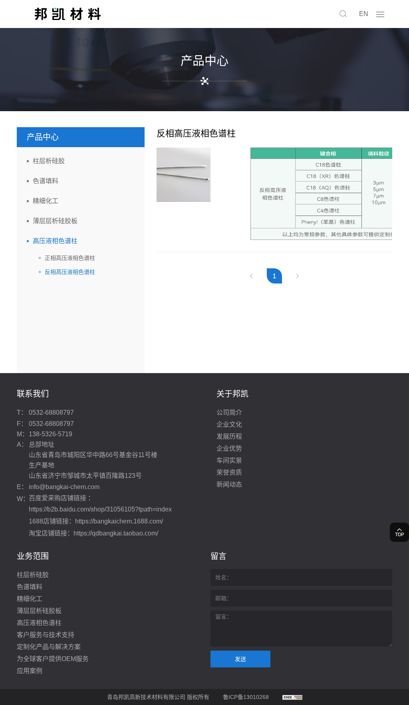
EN (363, 13)
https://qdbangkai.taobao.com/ (115, 533)
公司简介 (229, 412)
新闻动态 (229, 484)
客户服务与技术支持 (45, 634)
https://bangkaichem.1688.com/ (119, 521)
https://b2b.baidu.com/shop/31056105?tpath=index (100, 509)
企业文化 (229, 424)
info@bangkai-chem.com (64, 486)
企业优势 (229, 448)
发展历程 (229, 436)
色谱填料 (45, 181)
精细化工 (45, 201)
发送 (240, 659)
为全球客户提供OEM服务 (53, 658)
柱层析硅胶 (49, 161)
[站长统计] (292, 697)
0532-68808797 (51, 412)
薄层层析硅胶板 (55, 221)
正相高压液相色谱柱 (70, 258)
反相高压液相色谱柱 (70, 272)
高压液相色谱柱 (55, 241)
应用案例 (29, 670)
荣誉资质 (229, 472)
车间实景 (229, 460)
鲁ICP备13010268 (246, 697)
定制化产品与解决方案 (49, 646)
